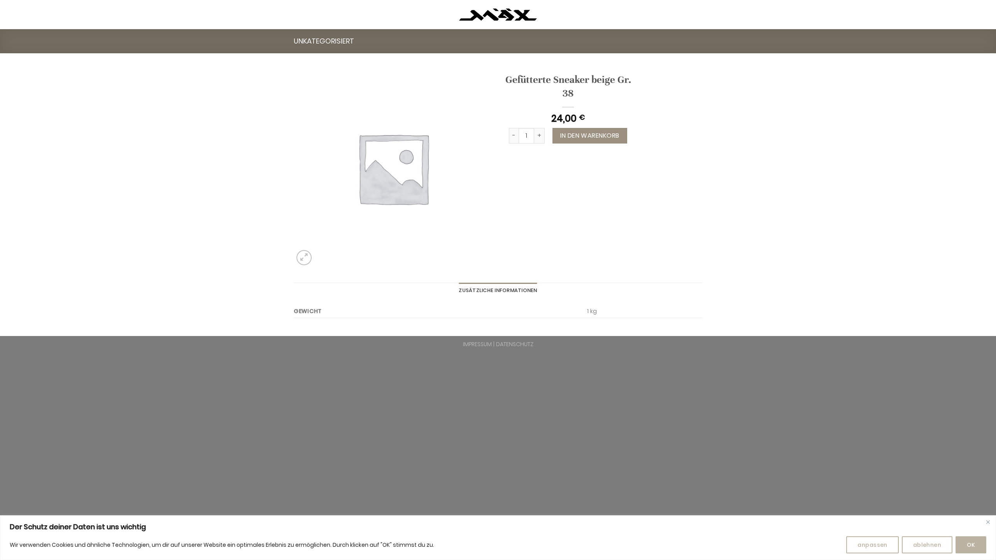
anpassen (872, 545)
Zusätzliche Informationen (498, 290)
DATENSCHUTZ (514, 344)
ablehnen (927, 545)
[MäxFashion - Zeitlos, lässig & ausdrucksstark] (498, 15)
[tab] (498, 290)
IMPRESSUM (477, 344)
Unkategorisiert (324, 41)
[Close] (987, 522)
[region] (498, 537)
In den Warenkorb (589, 135)
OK (971, 545)
